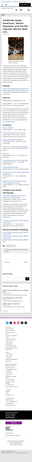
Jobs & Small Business (11, 401)
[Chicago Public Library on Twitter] (11, 323)
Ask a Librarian (9, 328)
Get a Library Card (10, 330)
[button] (2, 4)
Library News (9, 373)
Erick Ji (10, 62)
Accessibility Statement (16, 443)
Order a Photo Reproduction (9, 343)
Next (26, 262)
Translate (24, 1)
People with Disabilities (11, 359)
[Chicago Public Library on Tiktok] (22, 323)
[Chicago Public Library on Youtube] (18, 323)
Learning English (10, 403)
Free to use (15, 62)
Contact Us (14, 422)
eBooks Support (10, 340)
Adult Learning (9, 400)
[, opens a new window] (10, 430)
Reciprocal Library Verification (13, 435)
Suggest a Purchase (11, 339)
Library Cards (9, 355)
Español (8, 391)
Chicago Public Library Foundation (11, 370)
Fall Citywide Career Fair (12, 298)
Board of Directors (10, 367)
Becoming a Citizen (11, 405)
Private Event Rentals (11, 346)
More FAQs (8, 361)
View (6, 310)
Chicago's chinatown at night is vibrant (16, 61)
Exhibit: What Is (11, 304)
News (3, 15)
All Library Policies (10, 379)
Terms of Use (10, 441)
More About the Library (11, 386)
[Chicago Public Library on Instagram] (14, 323)
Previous (8, 262)
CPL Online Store (10, 385)
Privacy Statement (19, 441)
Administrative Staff (11, 366)
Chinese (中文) (9, 395)
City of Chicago (9, 433)
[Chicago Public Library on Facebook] (7, 323)
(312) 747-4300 (9, 417)
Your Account (9, 354)
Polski (7, 393)
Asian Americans (10, 246)
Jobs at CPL (9, 374)
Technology (9, 357)
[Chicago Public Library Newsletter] (25, 323)
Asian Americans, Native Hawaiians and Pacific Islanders (16, 251)
